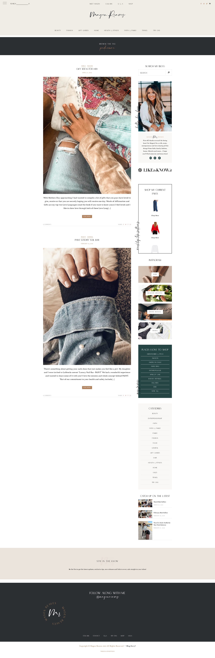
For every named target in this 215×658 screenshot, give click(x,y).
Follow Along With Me (107, 593)
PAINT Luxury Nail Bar (87, 240)
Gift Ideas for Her (87, 69)
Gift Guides (83, 30)
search (13, 4)
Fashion (70, 30)
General (90, 237)
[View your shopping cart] (210, 3)
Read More (87, 216)
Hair (155, 458)
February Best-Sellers (161, 513)
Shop (131, 4)
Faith (155, 423)
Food (155, 443)
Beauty (58, 30)
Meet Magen (95, 4)
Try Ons (156, 30)
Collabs (108, 4)
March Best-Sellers (160, 502)
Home (96, 30)
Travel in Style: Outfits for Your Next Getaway (162, 524)
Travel (145, 30)
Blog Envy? (131, 646)
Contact (96, 636)
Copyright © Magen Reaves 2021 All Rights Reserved (101, 646)
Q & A (120, 4)
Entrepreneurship (155, 418)
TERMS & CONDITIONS (107, 651)
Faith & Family (131, 30)
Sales (155, 473)
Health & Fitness (111, 30)
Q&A (105, 636)
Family (83, 66)
